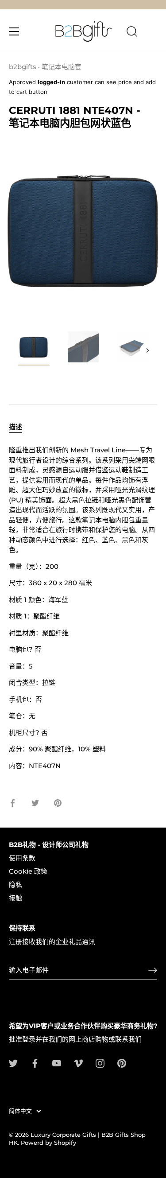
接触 (15, 898)
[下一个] (147, 350)
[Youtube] (56, 1062)
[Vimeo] (78, 1062)
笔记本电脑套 (61, 66)
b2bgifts (22, 66)
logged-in (51, 82)
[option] (33, 349)
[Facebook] (35, 1062)
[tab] (20, 427)
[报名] (152, 970)
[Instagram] (100, 1062)
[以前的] (18, 350)
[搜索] (132, 33)
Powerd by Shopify (48, 1142)
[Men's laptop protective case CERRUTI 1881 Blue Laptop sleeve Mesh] (34, 348)
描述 (15, 427)
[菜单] (14, 31)
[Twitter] (13, 1062)
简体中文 (20, 1111)
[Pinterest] (121, 1062)
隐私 (15, 884)
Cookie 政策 (28, 871)
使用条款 (22, 858)
